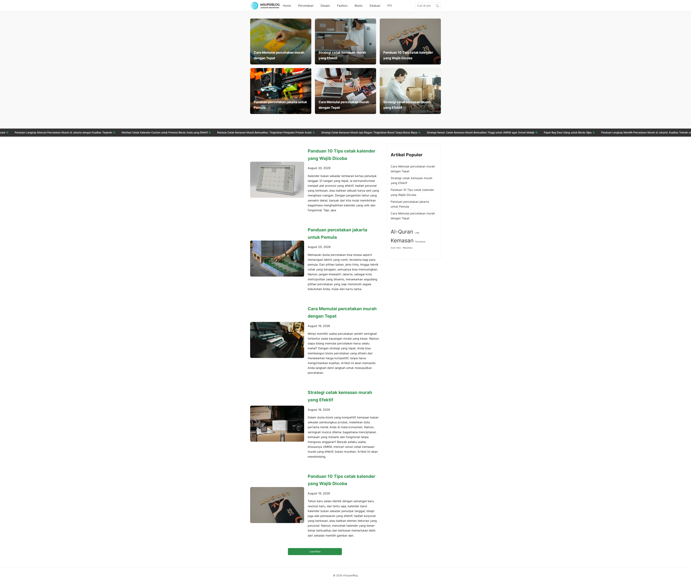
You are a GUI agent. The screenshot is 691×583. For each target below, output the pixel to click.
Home (287, 5)
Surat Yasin (396, 248)
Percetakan (305, 5)
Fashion (342, 5)
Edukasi (375, 5)
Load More (315, 551)
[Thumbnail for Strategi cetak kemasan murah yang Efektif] (277, 424)
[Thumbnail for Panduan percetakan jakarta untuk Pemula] (277, 259)
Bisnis (358, 5)
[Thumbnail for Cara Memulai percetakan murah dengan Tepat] (277, 340)
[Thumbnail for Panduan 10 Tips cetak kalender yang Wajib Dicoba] (277, 180)
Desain (325, 5)
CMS (417, 233)
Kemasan (402, 240)
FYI (389, 5)
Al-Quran (402, 231)
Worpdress (408, 248)
